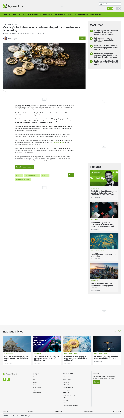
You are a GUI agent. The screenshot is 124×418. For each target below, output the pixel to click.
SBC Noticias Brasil (68, 387)
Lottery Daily (66, 390)
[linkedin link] (111, 8)
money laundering (23, 180)
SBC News (66, 382)
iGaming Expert (67, 380)
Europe (34, 382)
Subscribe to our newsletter (24, 167)
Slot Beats (65, 400)
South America (36, 393)
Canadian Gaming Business (70, 406)
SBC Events (66, 403)
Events (70, 14)
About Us (5, 411)
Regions (46, 14)
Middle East (35, 385)
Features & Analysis (30, 14)
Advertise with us (59, 411)
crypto (19, 175)
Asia (33, 380)
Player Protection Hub (69, 395)
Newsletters (83, 14)
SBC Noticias (66, 385)
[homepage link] (14, 6)
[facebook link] (108, 8)
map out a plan (59, 142)
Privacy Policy (117, 411)
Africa (34, 377)
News (5, 14)
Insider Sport (66, 393)
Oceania (34, 390)
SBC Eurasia (66, 398)
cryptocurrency (31, 175)
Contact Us (31, 411)
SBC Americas (67, 377)
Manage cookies (88, 411)
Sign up (96, 382)
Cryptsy (45, 175)
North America (36, 387)
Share (82, 38)
